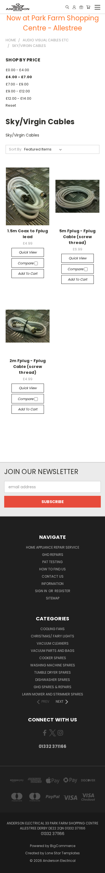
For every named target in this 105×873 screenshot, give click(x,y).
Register (62, 591)
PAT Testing (52, 561)
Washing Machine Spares (52, 665)
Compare (26, 263)
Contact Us (53, 576)
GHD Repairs (52, 554)
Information (52, 583)
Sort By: (15, 149)
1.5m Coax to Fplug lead (27, 234)
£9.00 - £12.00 (18, 91)
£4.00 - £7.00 (19, 77)
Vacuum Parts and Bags (52, 650)
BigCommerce (62, 845)
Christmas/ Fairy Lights (52, 636)
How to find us (52, 569)
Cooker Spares (52, 658)
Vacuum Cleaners (53, 643)
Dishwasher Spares (52, 679)
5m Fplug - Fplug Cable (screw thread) (77, 236)
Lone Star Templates (62, 853)
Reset (11, 105)
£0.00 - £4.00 (17, 70)
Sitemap (52, 598)
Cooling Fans (52, 628)
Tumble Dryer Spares (52, 672)
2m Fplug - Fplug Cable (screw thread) (28, 366)
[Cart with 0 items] (88, 7)
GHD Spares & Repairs (52, 687)
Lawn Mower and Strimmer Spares (52, 694)
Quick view (28, 252)
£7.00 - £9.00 (17, 84)
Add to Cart (27, 273)
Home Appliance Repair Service (52, 547)
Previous (9, 867)
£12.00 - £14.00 (18, 98)
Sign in (41, 591)
